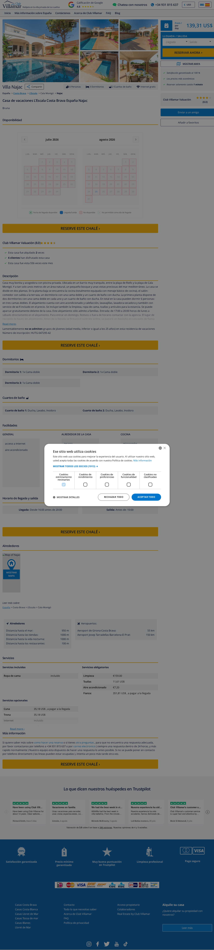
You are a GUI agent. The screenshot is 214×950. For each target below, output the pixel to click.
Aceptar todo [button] (146, 497)
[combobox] (160, 448)
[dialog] (107, 475)
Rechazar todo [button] (113, 497)
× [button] (164, 448)
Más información (142, 460)
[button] (107, 466)
